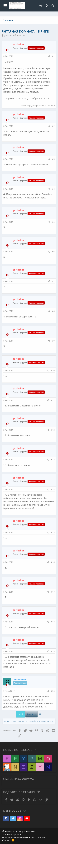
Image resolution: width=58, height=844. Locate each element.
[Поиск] (53, 5)
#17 (53, 592)
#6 (53, 251)
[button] (5, 5)
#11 (53, 400)
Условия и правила (11, 834)
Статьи (5, 840)
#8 (53, 311)
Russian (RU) (10, 831)
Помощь (41, 837)
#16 (53, 562)
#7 (53, 281)
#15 (53, 532)
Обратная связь (27, 831)
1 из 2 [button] (20, 714)
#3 (53, 159)
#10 (53, 370)
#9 (53, 340)
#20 (53, 691)
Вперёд (31, 714)
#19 (53, 651)
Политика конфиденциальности (18, 837)
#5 (53, 222)
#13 (53, 459)
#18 (53, 621)
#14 (53, 489)
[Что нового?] (47, 5)
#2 (53, 126)
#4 (53, 189)
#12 (53, 430)
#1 (53, 56)
